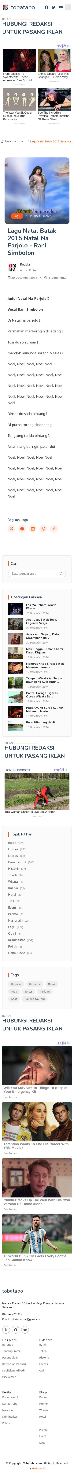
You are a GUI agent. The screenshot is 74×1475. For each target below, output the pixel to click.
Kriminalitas (20, 940)
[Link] (54, 529)
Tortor (28, 991)
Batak (16, 843)
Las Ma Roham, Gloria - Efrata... (42, 606)
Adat (14, 999)
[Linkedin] (32, 529)
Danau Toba (20, 953)
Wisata (16, 882)
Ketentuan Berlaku (14, 1364)
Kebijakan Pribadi (13, 1370)
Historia (17, 869)
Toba (14, 991)
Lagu (23, 141)
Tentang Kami (11, 1351)
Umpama (35, 984)
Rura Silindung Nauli (40, 722)
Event (15, 907)
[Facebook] (46, 7)
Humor (17, 849)
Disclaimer (9, 1377)
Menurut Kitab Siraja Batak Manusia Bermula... (45, 665)
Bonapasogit (21, 862)
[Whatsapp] (43, 529)
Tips (14, 901)
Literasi (16, 856)
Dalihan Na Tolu (34, 999)
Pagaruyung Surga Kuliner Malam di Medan (44, 709)
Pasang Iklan (10, 1357)
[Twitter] (53, 7)
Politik (15, 946)
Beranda (10, 141)
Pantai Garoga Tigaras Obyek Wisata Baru (42, 694)
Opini (15, 933)
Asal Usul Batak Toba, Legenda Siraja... (41, 621)
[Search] (61, 573)
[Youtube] (61, 7)
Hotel (15, 894)
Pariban (45, 991)
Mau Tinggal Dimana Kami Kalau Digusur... (44, 650)
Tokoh (15, 875)
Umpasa (16, 984)
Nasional (18, 920)
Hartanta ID (38, 1468)
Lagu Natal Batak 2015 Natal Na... (51, 141)
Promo (16, 914)
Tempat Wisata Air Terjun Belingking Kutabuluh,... (44, 680)
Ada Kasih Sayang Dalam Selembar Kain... (43, 636)
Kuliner (16, 888)
